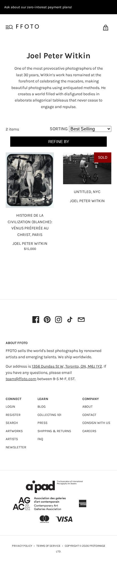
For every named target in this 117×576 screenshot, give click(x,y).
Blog (41, 407)
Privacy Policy (22, 546)
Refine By (58, 141)
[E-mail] (81, 320)
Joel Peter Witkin (29, 243)
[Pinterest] (47, 320)
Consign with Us (96, 423)
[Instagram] (58, 320)
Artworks (14, 431)
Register (13, 415)
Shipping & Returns (54, 431)
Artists (12, 439)
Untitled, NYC (87, 191)
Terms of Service (48, 546)
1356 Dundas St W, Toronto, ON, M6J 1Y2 (67, 366)
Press (42, 423)
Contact (89, 415)
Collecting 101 (49, 415)
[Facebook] (35, 320)
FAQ (40, 439)
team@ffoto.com (21, 378)
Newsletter (16, 447)
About (87, 407)
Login (10, 407)
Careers (89, 431)
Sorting (59, 128)
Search (12, 423)
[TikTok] (69, 320)
